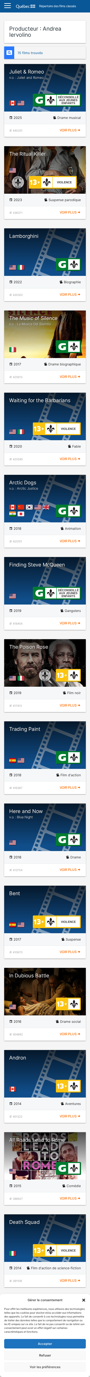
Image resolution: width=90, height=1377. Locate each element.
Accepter (45, 1344)
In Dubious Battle (29, 975)
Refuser (45, 1355)
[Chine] (22, 507)
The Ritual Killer (27, 154)
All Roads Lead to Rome (37, 1140)
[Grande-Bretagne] (47, 507)
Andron (17, 1058)
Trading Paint (24, 729)
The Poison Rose (28, 647)
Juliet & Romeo (26, 74)
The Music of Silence (33, 320)
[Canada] (13, 103)
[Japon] (22, 514)
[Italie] (22, 267)
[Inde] (13, 514)
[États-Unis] (22, 103)
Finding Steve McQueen (37, 565)
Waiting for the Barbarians (40, 400)
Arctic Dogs (23, 484)
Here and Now (26, 813)
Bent (14, 893)
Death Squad (24, 1222)
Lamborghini (23, 236)
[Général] (39, 100)
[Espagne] (13, 760)
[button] (84, 1300)
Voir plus (68, 130)
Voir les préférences (45, 1367)
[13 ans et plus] (35, 182)
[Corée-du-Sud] (30, 507)
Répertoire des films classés (57, 6)
